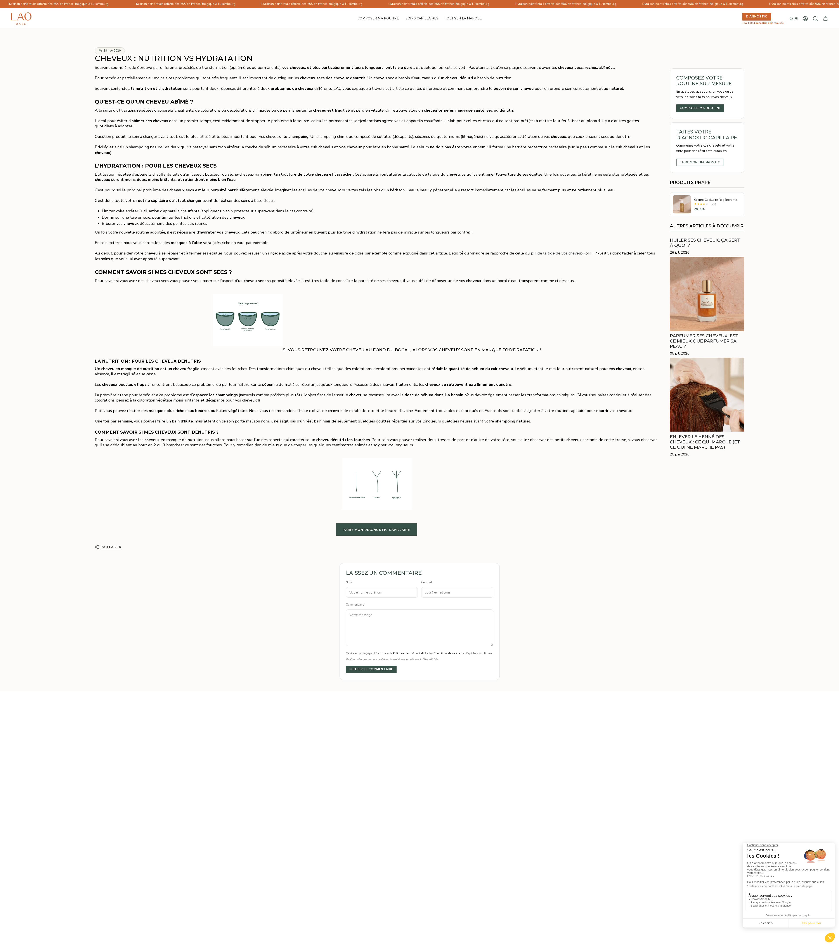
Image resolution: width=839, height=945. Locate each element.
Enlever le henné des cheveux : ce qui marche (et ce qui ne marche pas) (705, 442)
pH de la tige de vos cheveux (557, 253)
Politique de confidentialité (409, 653)
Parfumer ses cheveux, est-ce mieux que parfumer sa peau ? (705, 341)
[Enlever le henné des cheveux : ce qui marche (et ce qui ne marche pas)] (707, 395)
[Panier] (825, 18)
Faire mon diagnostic (700, 162)
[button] (422, 18)
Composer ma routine (700, 108)
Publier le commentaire (371, 669)
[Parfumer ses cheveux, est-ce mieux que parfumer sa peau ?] (707, 294)
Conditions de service (447, 653)
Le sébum (420, 147)
